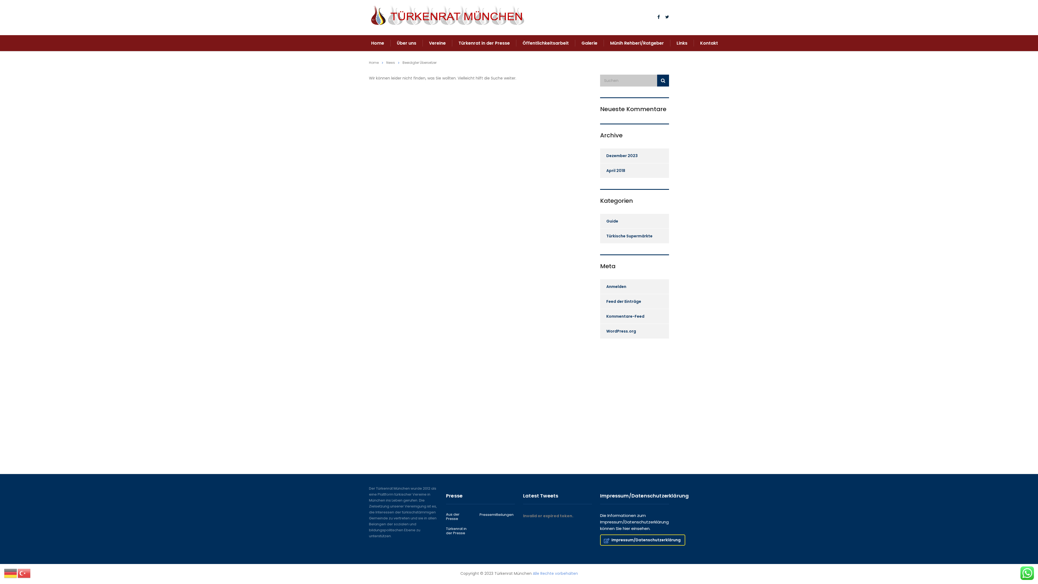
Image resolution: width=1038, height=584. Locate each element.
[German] (11, 573)
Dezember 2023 (622, 155)
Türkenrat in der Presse (484, 43)
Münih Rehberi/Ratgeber (637, 43)
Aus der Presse (453, 516)
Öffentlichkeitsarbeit (546, 43)
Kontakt (709, 43)
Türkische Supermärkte (629, 236)
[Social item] (658, 18)
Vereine (437, 43)
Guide (612, 221)
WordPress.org (621, 331)
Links (682, 43)
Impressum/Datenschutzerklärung (646, 540)
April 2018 (615, 170)
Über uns (406, 43)
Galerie (589, 43)
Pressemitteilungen (497, 515)
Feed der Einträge (623, 301)
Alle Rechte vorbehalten (555, 573)
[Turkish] (24, 573)
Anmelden (616, 286)
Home (377, 43)
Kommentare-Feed (625, 316)
